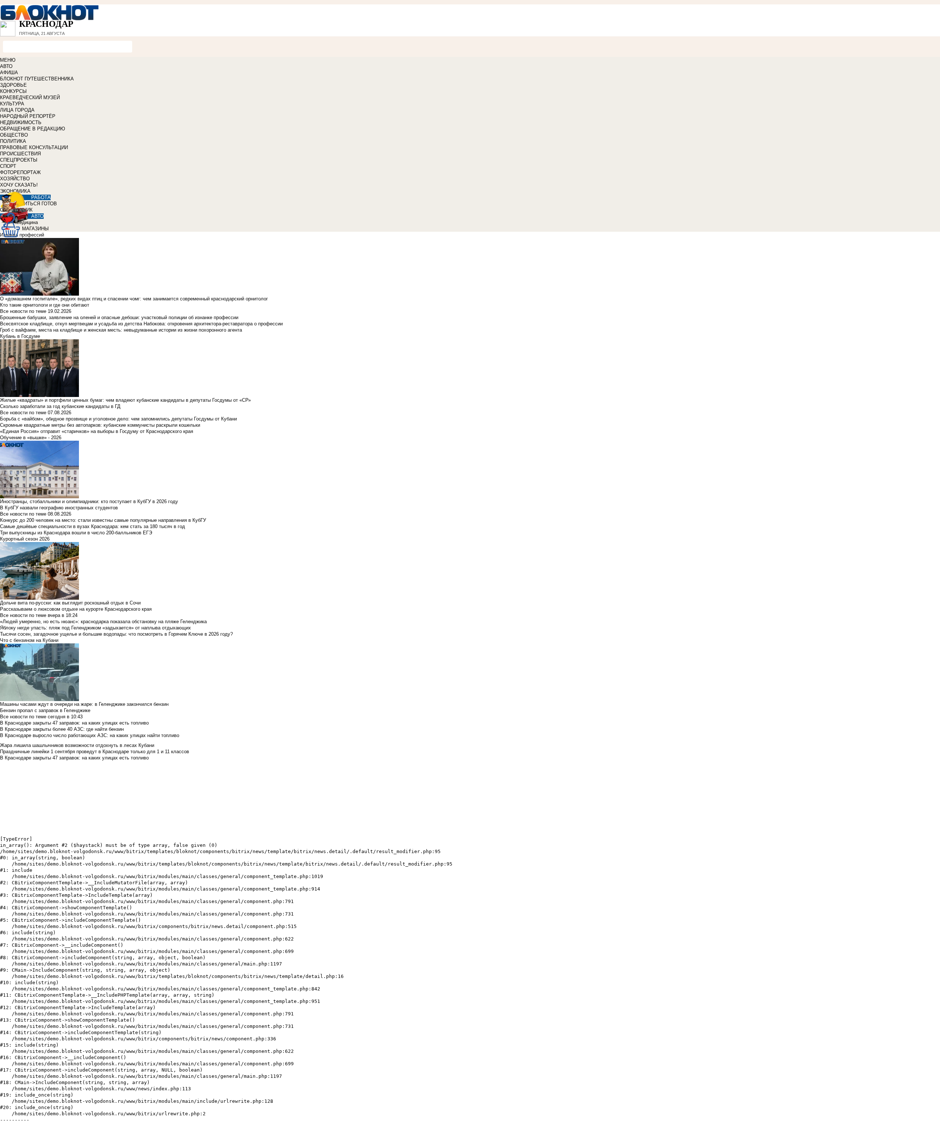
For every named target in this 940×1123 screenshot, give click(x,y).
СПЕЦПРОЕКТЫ (18, 160)
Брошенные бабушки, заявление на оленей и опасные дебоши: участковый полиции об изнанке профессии (119, 317)
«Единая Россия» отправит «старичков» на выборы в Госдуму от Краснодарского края (96, 431)
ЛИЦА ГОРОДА (17, 110)
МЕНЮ (7, 60)
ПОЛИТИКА (13, 141)
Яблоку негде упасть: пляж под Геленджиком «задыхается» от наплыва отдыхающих (95, 628)
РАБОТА (41, 197)
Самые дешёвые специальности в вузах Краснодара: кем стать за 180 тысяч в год (92, 526)
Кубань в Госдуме (20, 336)
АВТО (6, 66)
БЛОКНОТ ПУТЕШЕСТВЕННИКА (37, 79)
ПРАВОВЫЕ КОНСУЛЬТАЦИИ (34, 147)
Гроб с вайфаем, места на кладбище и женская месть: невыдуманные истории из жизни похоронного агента (121, 330)
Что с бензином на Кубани (29, 640)
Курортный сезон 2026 (25, 539)
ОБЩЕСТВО (14, 135)
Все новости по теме (23, 311)
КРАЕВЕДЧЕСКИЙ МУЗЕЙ (30, 97)
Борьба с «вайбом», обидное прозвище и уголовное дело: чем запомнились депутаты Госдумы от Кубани (118, 419)
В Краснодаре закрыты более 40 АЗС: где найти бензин (62, 729)
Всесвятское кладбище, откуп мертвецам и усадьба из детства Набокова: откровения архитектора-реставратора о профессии (141, 323)
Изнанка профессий (22, 235)
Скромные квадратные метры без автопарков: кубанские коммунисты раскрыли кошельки (100, 425)
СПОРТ (8, 166)
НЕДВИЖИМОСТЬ (20, 122)
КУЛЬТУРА (12, 103)
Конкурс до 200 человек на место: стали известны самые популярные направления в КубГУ (103, 520)
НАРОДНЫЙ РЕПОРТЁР (27, 116)
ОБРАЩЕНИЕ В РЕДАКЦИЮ (32, 128)
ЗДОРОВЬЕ (13, 85)
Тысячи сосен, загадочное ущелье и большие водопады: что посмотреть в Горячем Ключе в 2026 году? (116, 634)
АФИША (9, 72)
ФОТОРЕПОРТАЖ (20, 172)
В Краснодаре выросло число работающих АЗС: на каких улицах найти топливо (89, 735)
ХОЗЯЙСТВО (15, 178)
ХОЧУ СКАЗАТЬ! (19, 185)
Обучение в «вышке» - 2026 (30, 437)
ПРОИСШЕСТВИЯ (20, 153)
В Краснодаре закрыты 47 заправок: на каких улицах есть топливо (74, 723)
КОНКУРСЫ (13, 91)
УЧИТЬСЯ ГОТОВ (37, 203)
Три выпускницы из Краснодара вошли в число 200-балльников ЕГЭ (76, 532)
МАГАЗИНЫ (35, 228)
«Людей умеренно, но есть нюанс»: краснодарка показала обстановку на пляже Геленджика (103, 621)
